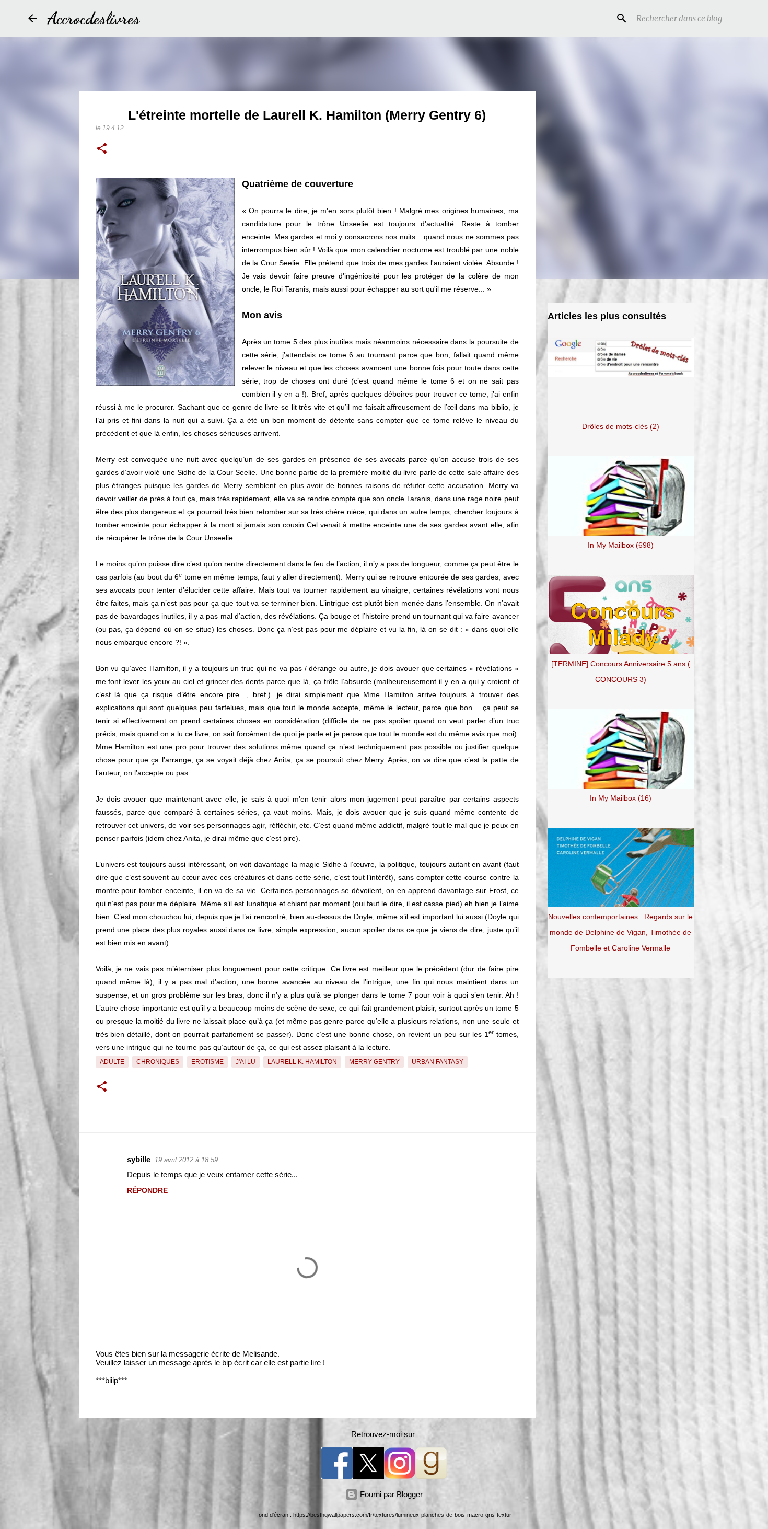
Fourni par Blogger (390, 1494)
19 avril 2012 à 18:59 (186, 1160)
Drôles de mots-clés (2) (620, 426)
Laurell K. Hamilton (302, 1061)
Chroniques (157, 1061)
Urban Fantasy (437, 1061)
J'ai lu (245, 1061)
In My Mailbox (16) (620, 798)
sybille (138, 1159)
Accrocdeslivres (93, 18)
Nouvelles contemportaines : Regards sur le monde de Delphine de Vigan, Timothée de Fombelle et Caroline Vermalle (620, 932)
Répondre (147, 1190)
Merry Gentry (374, 1061)
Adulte (112, 1061)
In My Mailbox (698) (621, 545)
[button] (102, 149)
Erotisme (207, 1061)
